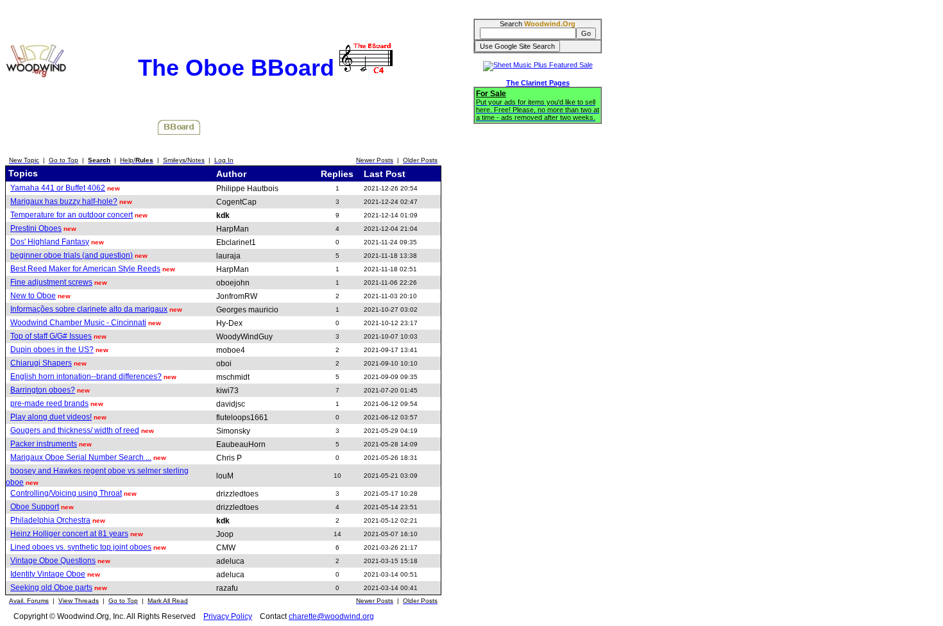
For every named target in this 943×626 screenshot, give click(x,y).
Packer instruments (43, 443)
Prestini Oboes (36, 228)
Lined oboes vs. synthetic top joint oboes (80, 547)
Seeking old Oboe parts (51, 587)
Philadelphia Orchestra (50, 520)
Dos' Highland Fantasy (49, 241)
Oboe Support (34, 506)
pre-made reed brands (49, 403)
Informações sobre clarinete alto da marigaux (88, 309)
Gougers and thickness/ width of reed (74, 430)
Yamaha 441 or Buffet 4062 (57, 187)
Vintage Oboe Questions (53, 560)
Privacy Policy (227, 616)
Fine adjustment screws (51, 282)
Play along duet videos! (51, 416)
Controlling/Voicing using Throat (66, 493)
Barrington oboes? (42, 389)
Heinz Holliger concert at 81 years (69, 533)
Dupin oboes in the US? (52, 349)
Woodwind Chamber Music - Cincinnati (78, 322)
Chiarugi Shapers (41, 363)
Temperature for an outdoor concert (71, 214)
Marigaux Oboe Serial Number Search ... (80, 457)
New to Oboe (33, 295)
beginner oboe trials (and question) (71, 255)
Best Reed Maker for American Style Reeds (85, 268)
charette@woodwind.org (331, 616)
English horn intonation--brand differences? (86, 376)
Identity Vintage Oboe (47, 574)
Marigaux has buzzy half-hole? (63, 201)
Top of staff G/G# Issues (51, 336)
